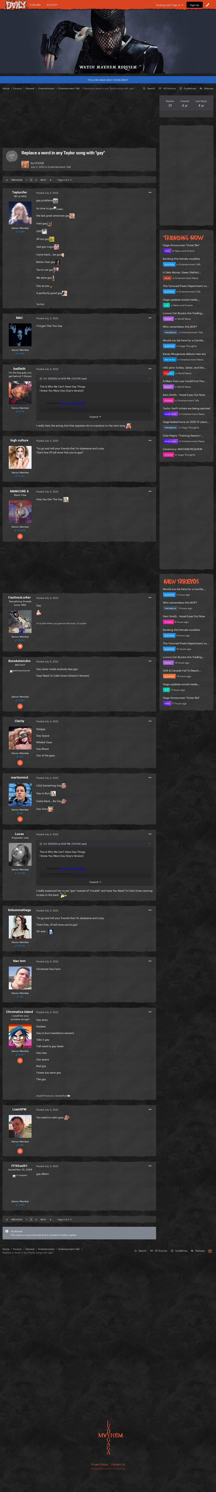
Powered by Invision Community (108, 1468)
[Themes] (207, 4)
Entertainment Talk (59, 167)
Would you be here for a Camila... (184, 340)
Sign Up (194, 5)
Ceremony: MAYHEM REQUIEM (182, 449)
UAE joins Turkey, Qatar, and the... (184, 367)
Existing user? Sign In (169, 5)
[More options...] (150, 193)
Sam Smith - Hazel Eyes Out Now (184, 394)
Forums (35, 4)
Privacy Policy (99, 1464)
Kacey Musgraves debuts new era (184, 353)
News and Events (184, 250)
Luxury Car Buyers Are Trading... (183, 313)
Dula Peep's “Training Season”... (183, 435)
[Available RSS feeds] (210, 1250)
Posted (47, 192)
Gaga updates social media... (181, 299)
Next (43, 179)
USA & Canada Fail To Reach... (182, 670)
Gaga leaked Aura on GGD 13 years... (186, 421)
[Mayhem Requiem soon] (108, 41)
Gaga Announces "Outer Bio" (181, 245)
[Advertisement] (79, 119)
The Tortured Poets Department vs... (186, 285)
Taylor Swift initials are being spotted (186, 408)
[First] (7, 179)
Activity (52, 4)
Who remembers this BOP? (180, 326)
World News (184, 318)
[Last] (50, 179)
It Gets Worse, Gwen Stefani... (182, 272)
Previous (16, 179)
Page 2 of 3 (64, 179)
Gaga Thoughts (188, 346)
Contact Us (118, 1464)
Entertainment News (186, 278)
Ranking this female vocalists (181, 258)
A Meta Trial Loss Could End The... (184, 381)
